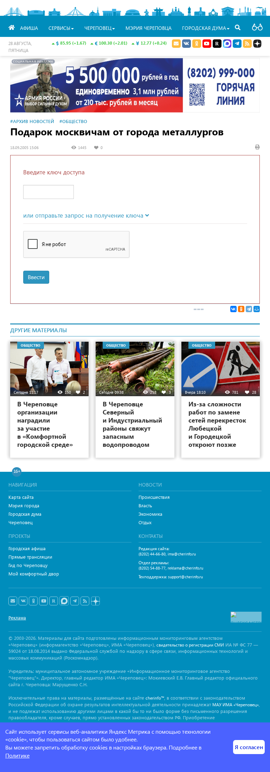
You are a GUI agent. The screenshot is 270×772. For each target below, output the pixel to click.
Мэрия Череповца (149, 28)
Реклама (17, 617)
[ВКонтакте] (233, 309)
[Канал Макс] (227, 44)
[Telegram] (249, 309)
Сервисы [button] (59, 28)
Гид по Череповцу (27, 565)
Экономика (150, 514)
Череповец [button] (97, 28)
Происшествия (154, 497)
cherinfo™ (155, 698)
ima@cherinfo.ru (182, 554)
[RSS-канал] (85, 601)
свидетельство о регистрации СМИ (190, 645)
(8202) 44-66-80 (152, 554)
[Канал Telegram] (74, 601)
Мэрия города (23, 505)
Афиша (29, 28)
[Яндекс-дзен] (95, 601)
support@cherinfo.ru (185, 576)
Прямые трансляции (30, 557)
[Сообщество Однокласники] (196, 43)
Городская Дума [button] (204, 28)
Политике (17, 755)
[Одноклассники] (241, 309)
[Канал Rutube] (217, 43)
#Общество (73, 121)
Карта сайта (21, 497)
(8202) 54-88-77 (152, 568)
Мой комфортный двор (33, 574)
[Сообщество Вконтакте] (23, 601)
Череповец (20, 522)
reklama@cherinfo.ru (185, 568)
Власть (145, 505)
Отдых (145, 522)
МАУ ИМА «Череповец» (235, 704)
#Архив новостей (32, 121)
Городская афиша (27, 548)
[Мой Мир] (256, 309)
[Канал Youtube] (206, 43)
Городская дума (24, 514)
